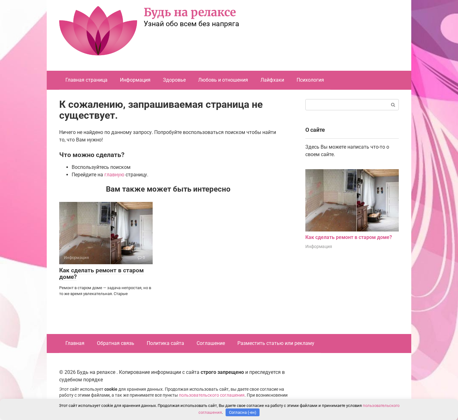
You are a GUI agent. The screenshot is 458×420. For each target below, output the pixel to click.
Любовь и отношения (223, 80)
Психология (310, 80)
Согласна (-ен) (242, 412)
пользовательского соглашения (212, 395)
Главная (74, 343)
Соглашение (211, 343)
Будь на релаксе (190, 12)
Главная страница (86, 80)
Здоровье (174, 80)
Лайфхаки (272, 80)
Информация (135, 80)
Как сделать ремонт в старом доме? (101, 273)
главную (114, 175)
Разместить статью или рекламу (275, 343)
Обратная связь (115, 343)
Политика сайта (165, 343)
